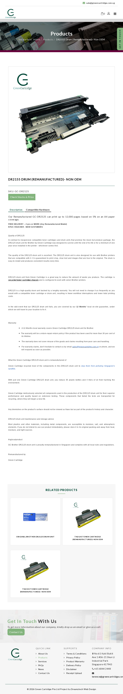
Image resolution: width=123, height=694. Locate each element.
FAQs (41, 665)
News (41, 669)
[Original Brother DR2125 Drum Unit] (35, 517)
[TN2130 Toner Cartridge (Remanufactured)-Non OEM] (88, 517)
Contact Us (16, 632)
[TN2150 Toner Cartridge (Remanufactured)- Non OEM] (35, 569)
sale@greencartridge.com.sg (100, 3)
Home (36, 39)
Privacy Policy (73, 657)
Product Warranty (75, 661)
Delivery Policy (73, 665)
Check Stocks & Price (22, 197)
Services (42, 661)
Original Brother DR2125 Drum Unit (35, 537)
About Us (43, 653)
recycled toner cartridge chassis (23, 280)
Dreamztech (77, 689)
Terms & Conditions (76, 653)
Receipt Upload (74, 673)
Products (48, 39)
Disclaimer (71, 669)
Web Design (90, 689)
